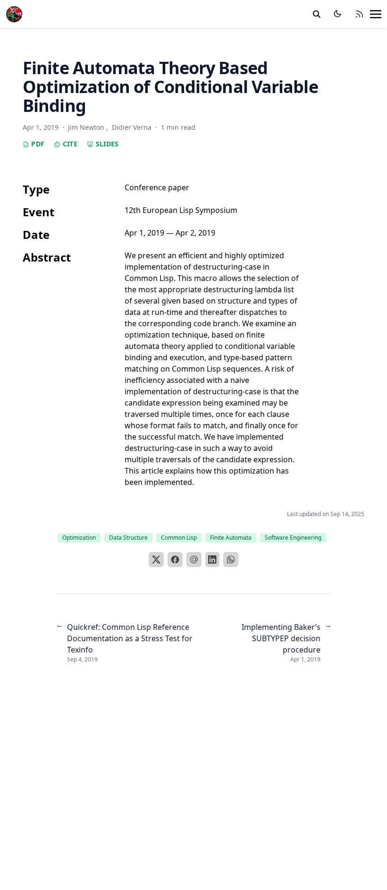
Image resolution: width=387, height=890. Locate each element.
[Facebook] (175, 559)
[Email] (194, 559)
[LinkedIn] (212, 559)
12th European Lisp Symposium (181, 210)
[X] (156, 559)
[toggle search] (316, 14)
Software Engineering (293, 538)
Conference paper (157, 187)
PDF (36, 143)
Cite (68, 143)
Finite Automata (231, 538)
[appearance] (337, 13)
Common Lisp (179, 538)
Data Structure (128, 538)
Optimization (79, 538)
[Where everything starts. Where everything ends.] (14, 13)
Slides (105, 143)
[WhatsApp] (230, 559)
